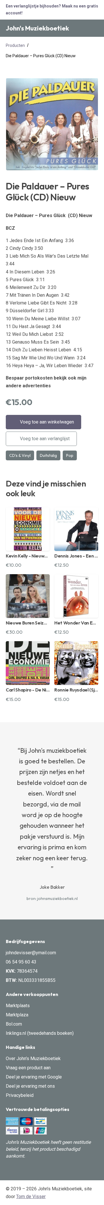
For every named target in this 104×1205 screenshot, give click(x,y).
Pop (69, 455)
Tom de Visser (31, 1196)
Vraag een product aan (28, 1067)
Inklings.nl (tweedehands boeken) (40, 1033)
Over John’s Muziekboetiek (33, 1058)
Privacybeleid (20, 1095)
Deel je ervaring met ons (30, 1086)
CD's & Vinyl (20, 455)
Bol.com (14, 1024)
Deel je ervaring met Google (34, 1077)
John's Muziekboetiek (37, 28)
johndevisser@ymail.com (31, 952)
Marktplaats (18, 1005)
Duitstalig (48, 455)
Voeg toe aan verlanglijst (44, 438)
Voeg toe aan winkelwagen (46, 422)
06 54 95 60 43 (21, 962)
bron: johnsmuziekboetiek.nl (52, 898)
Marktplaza (17, 1015)
